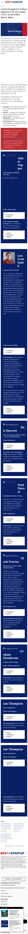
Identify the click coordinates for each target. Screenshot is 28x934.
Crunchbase (13, 139)
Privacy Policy (4, 893)
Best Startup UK (7, 38)
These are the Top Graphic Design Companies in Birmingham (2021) (14, 912)
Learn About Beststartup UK (8, 885)
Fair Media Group (5, 932)
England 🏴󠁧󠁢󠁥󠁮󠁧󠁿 (4, 901)
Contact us (3, 890)
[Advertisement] (14, 70)
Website (8, 233)
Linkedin (8, 216)
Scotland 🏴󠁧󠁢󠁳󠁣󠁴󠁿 (4, 904)
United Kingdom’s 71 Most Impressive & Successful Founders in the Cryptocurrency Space (15, 923)
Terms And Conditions (6, 896)
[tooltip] (6, 846)
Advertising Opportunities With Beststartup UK (13, 888)
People (3, 6)
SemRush (20, 139)
